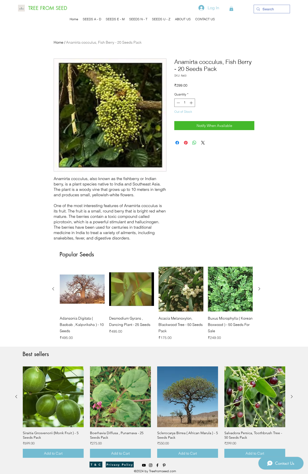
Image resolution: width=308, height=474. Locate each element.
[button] (231, 8)
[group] (156, 303)
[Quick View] (82, 289)
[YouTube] (144, 465)
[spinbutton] (185, 103)
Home (58, 42)
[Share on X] (203, 142)
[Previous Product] (53, 288)
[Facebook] (157, 465)
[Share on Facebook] (177, 142)
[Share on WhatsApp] (194, 142)
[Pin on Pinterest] (185, 142)
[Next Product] (259, 288)
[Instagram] (150, 465)
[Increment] (191, 103)
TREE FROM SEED (47, 8)
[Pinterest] (164, 465)
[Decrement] (178, 103)
